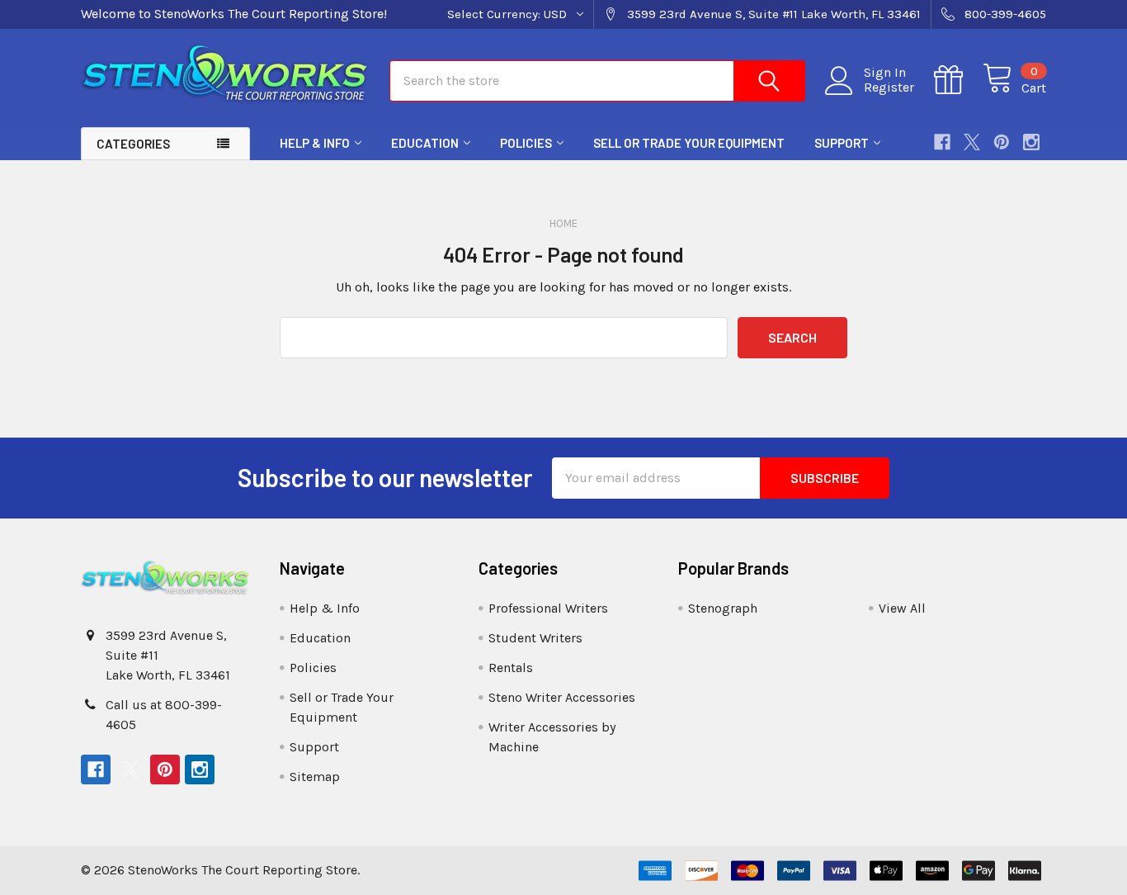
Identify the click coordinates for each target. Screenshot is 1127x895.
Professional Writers (548, 608)
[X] (972, 142)
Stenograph (722, 608)
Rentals (510, 667)
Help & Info (315, 142)
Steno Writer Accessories (561, 697)
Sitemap (315, 776)
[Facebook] (942, 142)
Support (841, 142)
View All (902, 608)
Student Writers (535, 638)
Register (889, 87)
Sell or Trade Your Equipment (689, 142)
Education (425, 142)
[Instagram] (1031, 142)
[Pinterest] (1001, 142)
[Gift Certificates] (958, 80)
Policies (526, 142)
